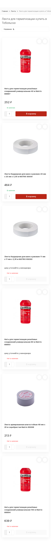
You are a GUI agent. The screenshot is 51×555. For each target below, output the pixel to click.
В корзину (31, 114)
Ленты (13, 11)
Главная (5, 11)
